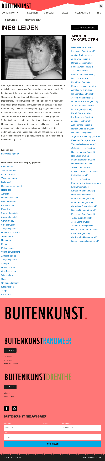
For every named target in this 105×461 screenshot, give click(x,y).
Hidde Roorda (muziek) (81, 164)
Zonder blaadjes (8, 256)
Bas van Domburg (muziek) (83, 210)
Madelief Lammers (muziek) (83, 86)
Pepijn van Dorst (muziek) (83, 214)
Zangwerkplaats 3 (9, 213)
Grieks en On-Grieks (10, 232)
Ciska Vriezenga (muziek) (83, 148)
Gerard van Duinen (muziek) (84, 206)
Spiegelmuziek (8, 225)
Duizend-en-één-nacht (11, 186)
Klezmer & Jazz (8, 295)
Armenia (5, 194)
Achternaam (66, 423)
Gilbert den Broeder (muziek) (84, 229)
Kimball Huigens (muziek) (83, 191)
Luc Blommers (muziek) (82, 117)
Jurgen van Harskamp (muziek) (85, 136)
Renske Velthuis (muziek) (82, 129)
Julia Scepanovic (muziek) (83, 105)
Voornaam (7, 423)
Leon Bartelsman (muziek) (83, 74)
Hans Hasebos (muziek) (82, 195)
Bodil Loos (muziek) (80, 78)
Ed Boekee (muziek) (80, 233)
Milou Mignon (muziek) (81, 109)
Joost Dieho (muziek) (81, 222)
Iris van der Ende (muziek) (83, 51)
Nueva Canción (8, 267)
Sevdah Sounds (8, 170)
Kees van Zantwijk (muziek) (83, 140)
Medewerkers (82, 13)
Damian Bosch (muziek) (82, 63)
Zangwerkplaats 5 (9, 260)
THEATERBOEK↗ (33, 20)
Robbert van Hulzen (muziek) (84, 102)
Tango (4, 291)
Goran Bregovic (8, 221)
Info (99, 13)
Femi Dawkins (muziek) (82, 67)
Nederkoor (6, 190)
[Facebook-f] (6, 408)
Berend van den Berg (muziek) (85, 241)
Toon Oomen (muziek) (81, 167)
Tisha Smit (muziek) (80, 71)
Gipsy (4, 279)
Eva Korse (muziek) (80, 187)
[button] (101, 6)
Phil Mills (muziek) (79, 175)
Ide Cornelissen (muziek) (82, 94)
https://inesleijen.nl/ (10, 154)
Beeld (65, 13)
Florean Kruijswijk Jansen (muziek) (87, 183)
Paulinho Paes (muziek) (82, 133)
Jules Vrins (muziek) (80, 59)
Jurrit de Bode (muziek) (81, 55)
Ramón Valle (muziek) (81, 113)
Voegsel (45, 423)
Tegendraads (7, 236)
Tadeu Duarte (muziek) (81, 218)
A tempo (5, 264)
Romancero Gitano (9, 198)
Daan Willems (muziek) (81, 47)
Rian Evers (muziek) (80, 82)
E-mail (6, 433)
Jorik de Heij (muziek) (81, 121)
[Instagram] (14, 408)
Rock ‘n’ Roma (8, 174)
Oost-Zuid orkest (8, 271)
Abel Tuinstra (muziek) (81, 125)
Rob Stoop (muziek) (80, 156)
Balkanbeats (7, 167)
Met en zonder (7, 248)
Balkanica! (6, 182)
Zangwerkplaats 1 (9, 217)
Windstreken (7, 275)
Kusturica (5, 209)
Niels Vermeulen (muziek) (83, 152)
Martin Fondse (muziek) (82, 202)
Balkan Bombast (8, 201)
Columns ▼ (11, 20)
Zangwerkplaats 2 (9, 229)
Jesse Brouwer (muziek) (82, 98)
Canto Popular (7, 205)
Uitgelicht (50, 13)
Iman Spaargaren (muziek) (83, 160)
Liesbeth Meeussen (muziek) (84, 171)
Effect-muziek (7, 287)
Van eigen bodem (9, 178)
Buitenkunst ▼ (10, 13)
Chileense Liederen (10, 283)
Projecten (32, 13)
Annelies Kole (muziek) (81, 90)
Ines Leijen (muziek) (80, 179)
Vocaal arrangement (10, 252)
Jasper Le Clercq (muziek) (83, 226)
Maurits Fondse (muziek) (82, 198)
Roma (4, 244)
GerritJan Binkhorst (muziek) (84, 237)
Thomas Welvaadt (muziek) (83, 144)
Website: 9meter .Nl (92, 458)
